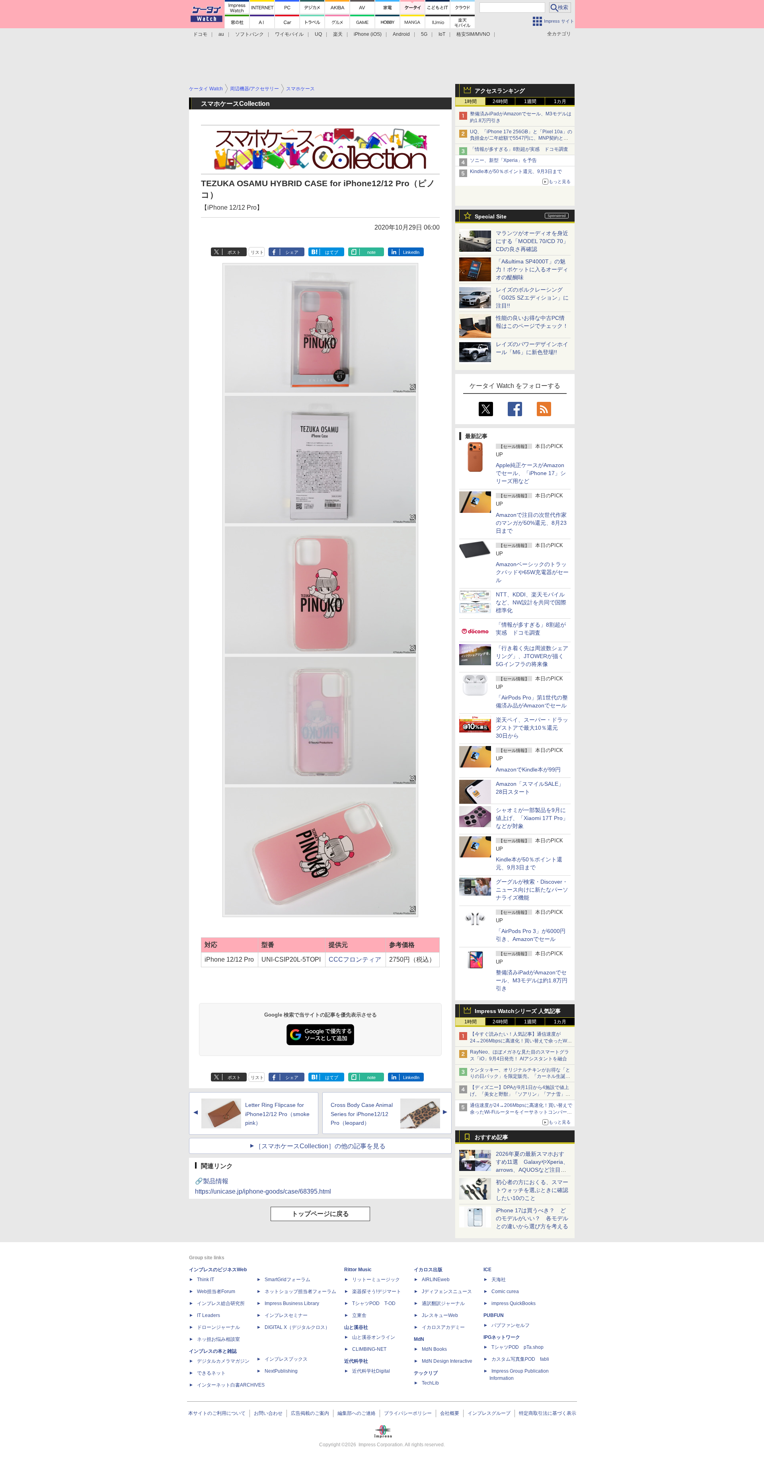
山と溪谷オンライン (373, 1337)
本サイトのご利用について (217, 1413)
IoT (442, 34)
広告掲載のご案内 (310, 1413)
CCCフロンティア (355, 959)
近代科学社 (356, 1361)
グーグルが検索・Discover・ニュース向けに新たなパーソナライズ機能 (532, 890)
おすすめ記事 (491, 1137)
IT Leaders (208, 1315)
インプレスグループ (489, 1413)
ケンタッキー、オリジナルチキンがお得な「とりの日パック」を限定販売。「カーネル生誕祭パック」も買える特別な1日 (520, 1076)
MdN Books (434, 1349)
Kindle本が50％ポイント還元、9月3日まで (516, 171)
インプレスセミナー (286, 1315)
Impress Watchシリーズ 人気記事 (518, 1011)
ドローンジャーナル (218, 1327)
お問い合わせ (268, 1413)
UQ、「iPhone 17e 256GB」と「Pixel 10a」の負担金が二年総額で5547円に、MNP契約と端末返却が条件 (521, 138)
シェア (291, 252)
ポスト (234, 252)
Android (401, 34)
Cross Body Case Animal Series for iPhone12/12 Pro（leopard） (362, 1114)
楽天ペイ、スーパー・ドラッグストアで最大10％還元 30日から (532, 728)
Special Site (491, 216)
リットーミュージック (376, 1279)
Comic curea (505, 1291)
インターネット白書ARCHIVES (231, 1385)
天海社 (498, 1279)
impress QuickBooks (513, 1303)
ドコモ (200, 34)
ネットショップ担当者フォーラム (300, 1291)
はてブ (331, 252)
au (221, 34)
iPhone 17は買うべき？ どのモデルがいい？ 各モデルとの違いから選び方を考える (532, 1218)
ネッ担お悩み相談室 (218, 1339)
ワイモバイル (289, 34)
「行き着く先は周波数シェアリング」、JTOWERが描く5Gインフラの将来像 (532, 656)
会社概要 (449, 1413)
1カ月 (560, 101)
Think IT (205, 1279)
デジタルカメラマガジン (223, 1361)
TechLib (430, 1383)
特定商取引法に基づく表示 (547, 1413)
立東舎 (359, 1315)
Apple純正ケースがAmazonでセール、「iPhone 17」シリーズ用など (531, 473)
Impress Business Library (292, 1303)
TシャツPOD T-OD (374, 1303)
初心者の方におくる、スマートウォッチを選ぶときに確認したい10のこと (532, 1190)
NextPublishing (281, 1371)
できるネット (211, 1373)
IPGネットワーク (501, 1337)
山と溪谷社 (356, 1327)
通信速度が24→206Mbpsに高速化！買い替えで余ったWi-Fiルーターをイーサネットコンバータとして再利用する (521, 1112)
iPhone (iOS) (368, 34)
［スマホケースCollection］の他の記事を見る (320, 1146)
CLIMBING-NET (369, 1349)
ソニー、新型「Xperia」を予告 (503, 160)
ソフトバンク (249, 34)
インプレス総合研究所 (221, 1303)
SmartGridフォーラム (287, 1279)
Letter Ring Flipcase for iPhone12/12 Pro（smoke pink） (277, 1114)
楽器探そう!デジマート (376, 1291)
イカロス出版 (428, 1269)
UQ (318, 34)
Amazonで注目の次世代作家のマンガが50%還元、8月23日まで (531, 523)
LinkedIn (411, 252)
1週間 (530, 101)
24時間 (500, 101)
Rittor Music (358, 1269)
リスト (257, 252)
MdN (419, 1339)
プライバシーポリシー (408, 1413)
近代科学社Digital (371, 1371)
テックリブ (426, 1373)
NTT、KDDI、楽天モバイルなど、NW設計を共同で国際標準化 (531, 602)
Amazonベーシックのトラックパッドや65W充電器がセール (532, 572)
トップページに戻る (320, 1213)
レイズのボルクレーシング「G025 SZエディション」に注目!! (532, 297)
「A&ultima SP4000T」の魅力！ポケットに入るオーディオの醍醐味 (532, 269)
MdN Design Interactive (447, 1361)
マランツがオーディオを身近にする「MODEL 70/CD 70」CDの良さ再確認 (532, 241)
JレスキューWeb (440, 1315)
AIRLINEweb (436, 1279)
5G (424, 34)
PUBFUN (493, 1315)
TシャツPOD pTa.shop (517, 1347)
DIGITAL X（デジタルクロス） (297, 1327)
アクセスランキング (500, 91)
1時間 (470, 101)
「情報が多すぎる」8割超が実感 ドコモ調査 (519, 149)
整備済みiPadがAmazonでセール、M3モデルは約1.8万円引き (531, 980)
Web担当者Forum (216, 1291)
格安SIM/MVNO (473, 34)
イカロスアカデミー (443, 1327)
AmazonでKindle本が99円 (528, 769)
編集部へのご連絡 (356, 1413)
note (371, 252)
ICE (487, 1269)
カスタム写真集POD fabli (520, 1359)
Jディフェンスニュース (447, 1291)
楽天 (338, 34)
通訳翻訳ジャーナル (443, 1303)
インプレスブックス (286, 1359)
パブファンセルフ (510, 1325)
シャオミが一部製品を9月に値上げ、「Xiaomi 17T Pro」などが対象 (532, 818)
